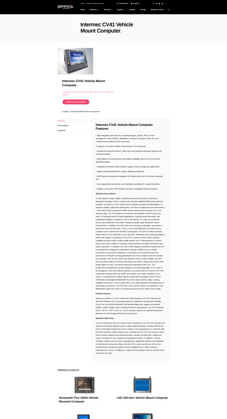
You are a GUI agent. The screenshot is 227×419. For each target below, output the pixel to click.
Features (61, 121)
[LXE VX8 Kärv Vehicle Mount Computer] (142, 385)
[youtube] (159, 3)
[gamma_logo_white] (65, 6)
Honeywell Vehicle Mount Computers (85, 111)
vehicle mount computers (130, 323)
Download (61, 130)
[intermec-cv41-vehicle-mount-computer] (84, 61)
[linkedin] (162, 3)
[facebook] (153, 3)
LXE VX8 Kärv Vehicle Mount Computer (142, 397)
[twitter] (156, 3)
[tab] (72, 120)
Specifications (63, 126)
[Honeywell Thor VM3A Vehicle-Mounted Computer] (85, 385)
